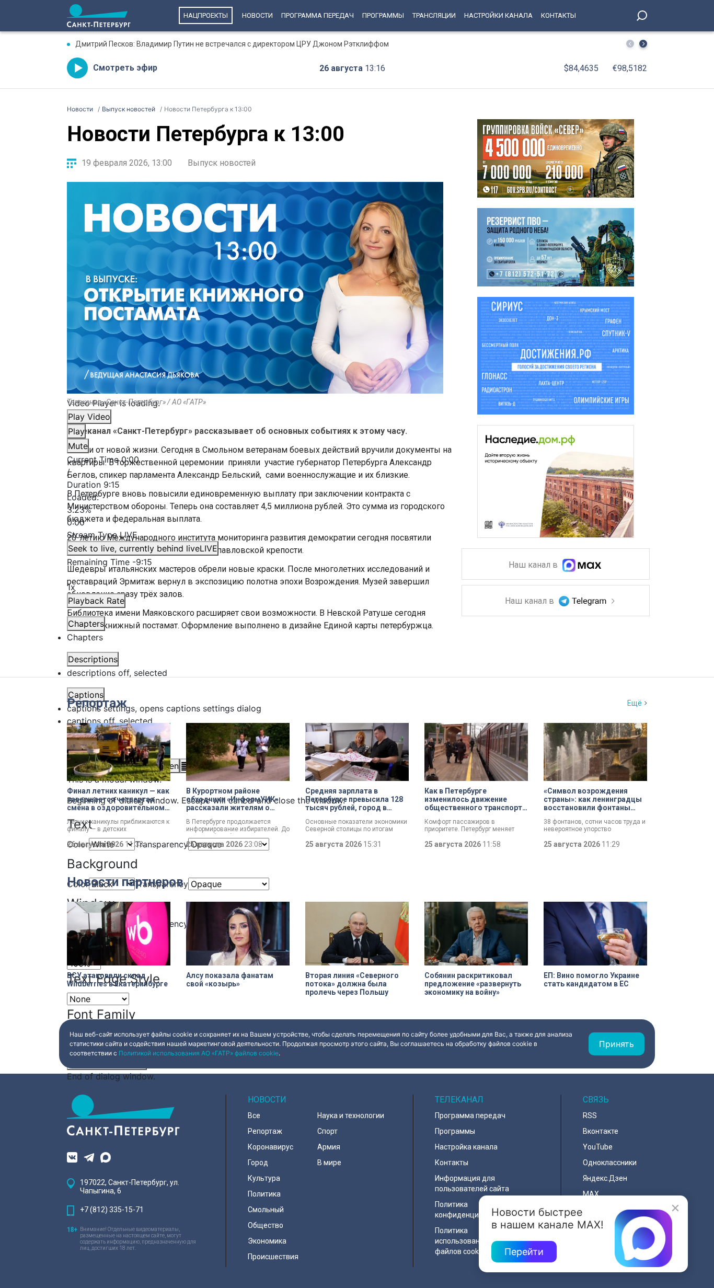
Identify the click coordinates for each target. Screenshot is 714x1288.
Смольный (266, 1209)
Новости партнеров (125, 882)
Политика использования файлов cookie (461, 1241)
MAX (591, 1194)
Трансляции (434, 15)
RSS (590, 1115)
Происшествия (273, 1256)
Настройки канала (498, 15)
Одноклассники (610, 1162)
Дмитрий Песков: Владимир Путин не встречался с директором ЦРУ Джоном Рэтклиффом (232, 44)
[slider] (255, 509)
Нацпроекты (205, 15)
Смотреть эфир (125, 68)
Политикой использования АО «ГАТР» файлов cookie (199, 1053)
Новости (257, 15)
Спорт (327, 1131)
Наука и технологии (350, 1115)
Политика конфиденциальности (473, 1209)
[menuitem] (255, 708)
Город (258, 1162)
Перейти (524, 1251)
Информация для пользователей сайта (472, 1183)
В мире (329, 1162)
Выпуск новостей (222, 163)
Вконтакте (600, 1131)
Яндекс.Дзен (605, 1178)
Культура (264, 1178)
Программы (383, 15)
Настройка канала (466, 1147)
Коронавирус (270, 1147)
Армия (328, 1147)
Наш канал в (534, 565)
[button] (643, 44)
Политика (264, 1194)
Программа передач (317, 15)
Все (254, 1115)
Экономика (267, 1241)
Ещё (634, 703)
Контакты (558, 15)
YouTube (598, 1147)
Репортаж (97, 703)
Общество (265, 1225)
